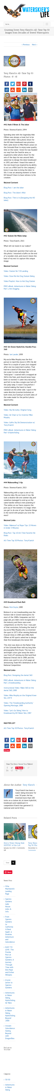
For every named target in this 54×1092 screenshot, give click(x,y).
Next (34, 44)
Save (7, 750)
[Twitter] (12, 768)
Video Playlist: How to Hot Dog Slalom (19, 281)
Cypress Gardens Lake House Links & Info (8, 905)
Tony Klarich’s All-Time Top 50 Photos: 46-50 (13, 844)
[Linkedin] (7, 770)
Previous (26, 44)
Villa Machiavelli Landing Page (9, 890)
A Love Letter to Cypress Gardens (8, 984)
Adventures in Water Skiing (9, 1087)
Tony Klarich (29, 784)
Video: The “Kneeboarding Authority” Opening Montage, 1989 (18, 704)
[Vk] (16, 770)
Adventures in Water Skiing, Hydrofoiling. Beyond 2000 (10, 1014)
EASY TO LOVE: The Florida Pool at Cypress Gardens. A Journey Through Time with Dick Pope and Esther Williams (9, 961)
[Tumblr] (24, 768)
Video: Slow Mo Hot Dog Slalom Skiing (19, 276)
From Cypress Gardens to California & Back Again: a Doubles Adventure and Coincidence (10, 929)
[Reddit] (12, 770)
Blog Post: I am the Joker (14, 187)
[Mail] (21, 770)
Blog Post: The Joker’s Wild (14, 192)
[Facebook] (7, 768)
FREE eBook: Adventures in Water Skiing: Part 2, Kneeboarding (20, 681)
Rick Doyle (14, 607)
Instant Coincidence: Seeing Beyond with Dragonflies (10, 1032)
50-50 (7, 1079)
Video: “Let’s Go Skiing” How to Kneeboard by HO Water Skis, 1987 (17, 711)
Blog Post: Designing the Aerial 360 (18, 675)
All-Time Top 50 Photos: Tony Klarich (19, 540)
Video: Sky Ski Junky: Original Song (17, 410)
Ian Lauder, (14, 354)
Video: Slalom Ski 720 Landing (16, 271)
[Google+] (29, 768)
